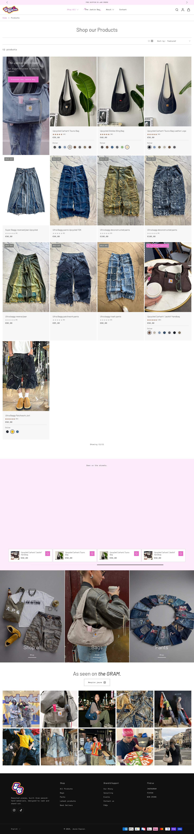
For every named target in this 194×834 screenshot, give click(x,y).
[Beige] (127, 147)
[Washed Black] (55, 147)
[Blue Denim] (112, 147)
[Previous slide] (7, 2)
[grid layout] (152, 41)
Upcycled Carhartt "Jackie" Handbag (163, 316)
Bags (62, 793)
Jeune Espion (78, 829)
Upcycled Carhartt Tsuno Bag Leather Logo (166, 131)
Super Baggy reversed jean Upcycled (21, 230)
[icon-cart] (188, 9)
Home (5, 18)
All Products (66, 789)
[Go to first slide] (186, 2)
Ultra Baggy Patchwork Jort (17, 415)
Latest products (68, 801)
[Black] (149, 147)
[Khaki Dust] (85, 147)
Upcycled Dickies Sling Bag (112, 131)
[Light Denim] (65, 147)
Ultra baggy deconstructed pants (115, 230)
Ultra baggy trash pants (110, 316)
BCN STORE (152, 797)
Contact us (109, 801)
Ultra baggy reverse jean (16, 316)
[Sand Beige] (70, 147)
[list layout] (148, 41)
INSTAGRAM (152, 789)
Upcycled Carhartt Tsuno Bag (66, 131)
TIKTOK (150, 793)
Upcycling (108, 793)
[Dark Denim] (60, 147)
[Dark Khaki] (122, 147)
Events (107, 797)
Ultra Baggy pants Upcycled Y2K (67, 230)
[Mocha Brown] (75, 147)
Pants (62, 797)
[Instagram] (14, 810)
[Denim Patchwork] (90, 147)
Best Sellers (66, 805)
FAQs (106, 805)
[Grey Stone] (80, 147)
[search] (177, 9)
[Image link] (32, 616)
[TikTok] (21, 810)
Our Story (108, 789)
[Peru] (12, 432)
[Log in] (183, 10)
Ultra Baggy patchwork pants (66, 316)
